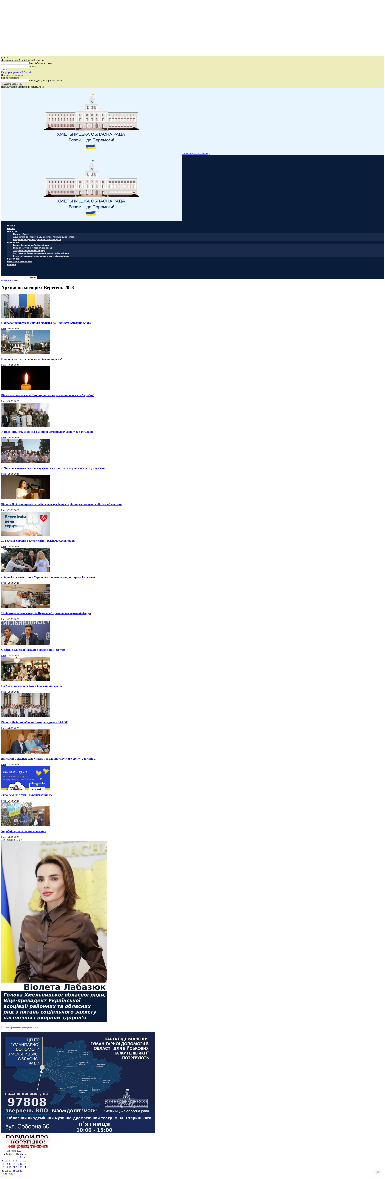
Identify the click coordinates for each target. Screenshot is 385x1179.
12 (6, 1164)
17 (24, 1164)
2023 (9, 280)
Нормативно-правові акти (19, 261)
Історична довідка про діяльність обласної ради (37, 239)
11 (3, 1164)
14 (14, 1164)
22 (17, 1167)
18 (3, 1167)
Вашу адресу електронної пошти (46, 80)
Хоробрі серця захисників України (23, 831)
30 (21, 1170)
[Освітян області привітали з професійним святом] (25, 644)
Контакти (11, 264)
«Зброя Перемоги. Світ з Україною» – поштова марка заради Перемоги (48, 577)
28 (14, 1170)
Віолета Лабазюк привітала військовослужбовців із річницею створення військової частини (61, 504)
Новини (11, 228)
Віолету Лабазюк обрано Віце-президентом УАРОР (34, 722)
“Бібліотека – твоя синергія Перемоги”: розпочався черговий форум (46, 613)
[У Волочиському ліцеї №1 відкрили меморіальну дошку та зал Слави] (25, 426)
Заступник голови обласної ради (29, 250)
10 (24, 1160)
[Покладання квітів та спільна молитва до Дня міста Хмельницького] (25, 317)
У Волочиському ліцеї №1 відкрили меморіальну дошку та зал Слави (47, 431)
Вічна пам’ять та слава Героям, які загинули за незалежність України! (47, 395)
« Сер (4, 1173)
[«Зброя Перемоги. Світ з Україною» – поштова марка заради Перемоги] (25, 571)
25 (3, 1170)
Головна (11, 225)
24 (24, 1167)
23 (21, 1167)
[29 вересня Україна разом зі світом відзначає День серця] (25, 535)
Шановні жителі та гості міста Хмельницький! (31, 359)
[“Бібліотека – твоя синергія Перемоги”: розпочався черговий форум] (25, 607)
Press (3, 328)
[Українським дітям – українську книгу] (25, 789)
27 (10, 1170)
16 (21, 1164)
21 (14, 1167)
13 (10, 1164)
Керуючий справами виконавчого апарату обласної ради (41, 255)
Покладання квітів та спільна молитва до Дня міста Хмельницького (46, 322)
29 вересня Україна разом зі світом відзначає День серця (38, 540)
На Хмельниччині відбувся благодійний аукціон (32, 686)
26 (6, 1170)
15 (17, 1164)
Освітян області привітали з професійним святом (33, 649)
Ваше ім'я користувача (40, 63)
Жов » (12, 1173)
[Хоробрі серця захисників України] (25, 825)
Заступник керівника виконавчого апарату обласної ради (41, 253)
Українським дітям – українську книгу (26, 794)
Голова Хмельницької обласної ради (31, 245)
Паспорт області (21, 234)
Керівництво (13, 242)
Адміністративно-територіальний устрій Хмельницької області (44, 236)
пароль (32, 66)
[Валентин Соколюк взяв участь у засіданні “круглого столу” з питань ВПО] (25, 752)
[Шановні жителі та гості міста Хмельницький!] (25, 353)
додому (4, 280)
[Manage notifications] (378, 1172)
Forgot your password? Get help (16, 72)
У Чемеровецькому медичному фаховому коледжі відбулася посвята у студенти (53, 468)
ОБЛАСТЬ (12, 231)
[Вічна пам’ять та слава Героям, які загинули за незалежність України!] (25, 389)
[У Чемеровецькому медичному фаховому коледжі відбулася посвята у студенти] (25, 462)
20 (10, 1167)
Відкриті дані (13, 258)
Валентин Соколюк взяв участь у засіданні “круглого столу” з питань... (48, 758)
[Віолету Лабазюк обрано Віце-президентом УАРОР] (25, 716)
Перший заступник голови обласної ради (33, 247)
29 (17, 1170)
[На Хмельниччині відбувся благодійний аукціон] (25, 680)
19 (6, 1167)
